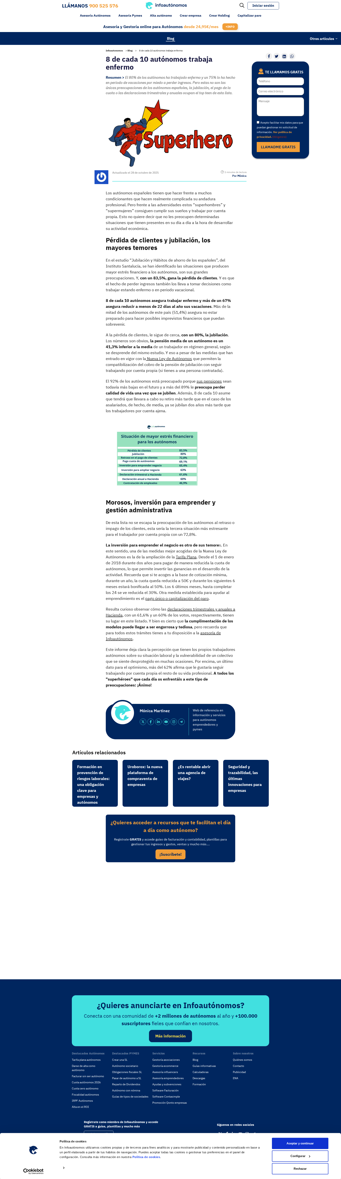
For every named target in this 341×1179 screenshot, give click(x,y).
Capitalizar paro (249, 15)
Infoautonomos (114, 50)
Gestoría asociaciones (166, 1060)
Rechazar (300, 1168)
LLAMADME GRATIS (278, 147)
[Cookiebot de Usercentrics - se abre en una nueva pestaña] (33, 1171)
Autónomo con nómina (126, 1090)
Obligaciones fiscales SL (127, 1072)
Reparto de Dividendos (126, 1084)
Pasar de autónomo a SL (126, 1078)
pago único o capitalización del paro (177, 598)
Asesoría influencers (165, 1072)
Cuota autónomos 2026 (86, 1082)
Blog (170, 38)
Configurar (297, 1156)
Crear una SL (119, 1060)
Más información (170, 1036)
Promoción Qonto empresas (169, 1102)
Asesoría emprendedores (168, 1078)
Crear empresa (190, 15)
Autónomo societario (125, 1066)
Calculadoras (201, 1072)
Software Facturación (165, 1090)
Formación (199, 1084)
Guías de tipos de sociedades (130, 1096)
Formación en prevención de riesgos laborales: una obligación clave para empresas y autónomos (93, 784)
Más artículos (15, 38)
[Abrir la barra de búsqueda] (242, 6)
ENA (235, 1078)
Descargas (199, 1078)
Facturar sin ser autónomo (88, 1076)
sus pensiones (209, 381)
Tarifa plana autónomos (86, 1060)
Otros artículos (322, 38)
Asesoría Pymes (130, 15)
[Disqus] (170, 919)
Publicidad (239, 1072)
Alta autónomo (161, 15)
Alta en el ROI (80, 1107)
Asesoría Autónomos (95, 15)
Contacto (238, 1066)
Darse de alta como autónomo (83, 1068)
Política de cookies (146, 1157)
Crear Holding (219, 15)
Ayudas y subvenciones (166, 1084)
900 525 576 (103, 5)
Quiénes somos (242, 1060)
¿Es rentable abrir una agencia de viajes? (194, 772)
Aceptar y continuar (300, 1143)
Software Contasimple (166, 1096)
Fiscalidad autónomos (85, 1094)
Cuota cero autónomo (85, 1088)
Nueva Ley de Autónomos (169, 358)
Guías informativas (204, 1066)
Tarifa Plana (186, 557)
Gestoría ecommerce (165, 1066)
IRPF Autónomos (82, 1100)
